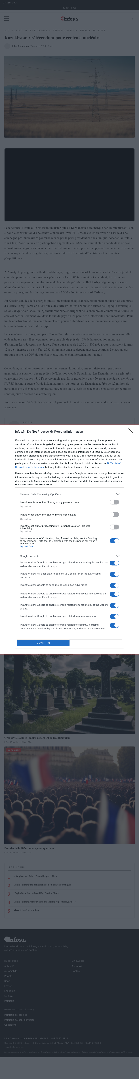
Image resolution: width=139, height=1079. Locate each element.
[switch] (114, 502)
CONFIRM (43, 642)
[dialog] (69, 539)
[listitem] (69, 494)
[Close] (132, 431)
